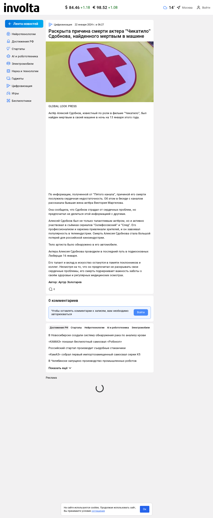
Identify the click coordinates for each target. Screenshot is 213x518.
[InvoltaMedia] (21, 7)
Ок (144, 509)
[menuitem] (24, 34)
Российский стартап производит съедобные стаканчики (87, 348)
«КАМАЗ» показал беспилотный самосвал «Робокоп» (85, 341)
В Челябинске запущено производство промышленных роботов (92, 360)
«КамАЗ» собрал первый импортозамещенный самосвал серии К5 (94, 354)
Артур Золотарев (70, 282)
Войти (141, 312)
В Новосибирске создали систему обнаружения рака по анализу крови (97, 335)
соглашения (98, 511)
